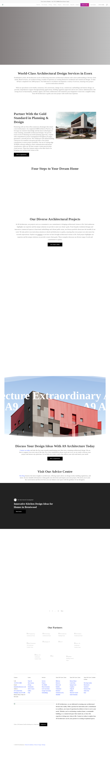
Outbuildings (45, 692)
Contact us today (25, 450)
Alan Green (22, 499)
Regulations (19, 617)
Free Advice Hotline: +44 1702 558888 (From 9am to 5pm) (55, 1)
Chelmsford (58, 688)
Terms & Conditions (29, 744)
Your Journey (31, 683)
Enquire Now (43, 724)
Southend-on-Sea (60, 692)
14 (58, 611)
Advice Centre (31, 688)
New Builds (44, 684)
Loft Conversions (46, 688)
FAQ (29, 692)
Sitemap (43, 744)
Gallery (29, 690)
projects (39, 234)
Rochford (58, 690)
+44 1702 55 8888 (18, 683)
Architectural (20, 615)
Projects (43, 683)
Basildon (58, 686)
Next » (62, 611)
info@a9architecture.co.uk (20, 686)
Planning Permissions (28, 615)
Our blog (22, 476)
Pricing (29, 684)
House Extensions (46, 686)
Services (43, 681)
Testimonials (30, 686)
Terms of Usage (37, 744)
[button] (107, 5)
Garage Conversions (46, 690)
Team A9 (30, 681)
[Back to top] (55, 768)
